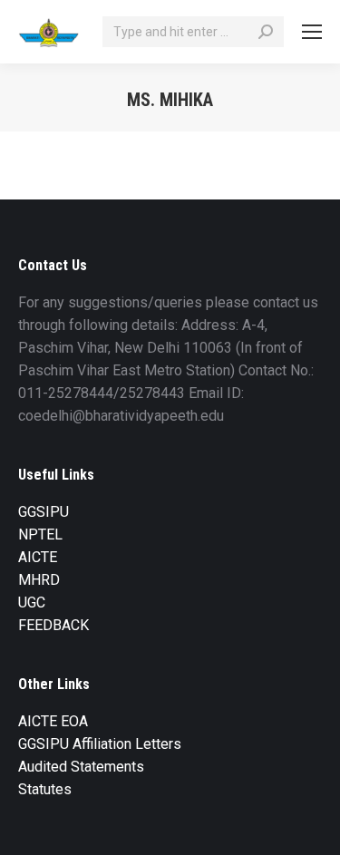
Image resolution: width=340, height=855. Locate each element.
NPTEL (40, 534)
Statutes (45, 789)
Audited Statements (81, 766)
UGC (31, 602)
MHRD (39, 579)
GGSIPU (43, 511)
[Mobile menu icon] (312, 32)
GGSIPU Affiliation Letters (99, 744)
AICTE (37, 557)
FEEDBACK (53, 625)
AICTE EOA (53, 721)
